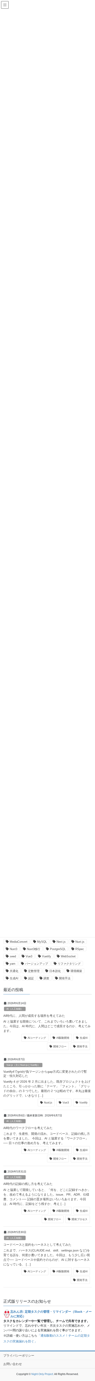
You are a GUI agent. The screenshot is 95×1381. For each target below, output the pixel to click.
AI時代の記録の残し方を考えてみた (28, 1184)
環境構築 (76, 971)
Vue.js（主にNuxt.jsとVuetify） (23, 1065)
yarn (12, 963)
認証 (31, 978)
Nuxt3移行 (33, 949)
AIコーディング (37, 1037)
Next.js (61, 941)
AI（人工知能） (14, 1008)
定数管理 (34, 971)
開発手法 (64, 978)
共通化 (14, 971)
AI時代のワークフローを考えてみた (28, 1128)
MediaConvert (18, 941)
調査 (46, 978)
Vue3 (29, 956)
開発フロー (59, 1046)
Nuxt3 (13, 949)
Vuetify (46, 956)
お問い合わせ (12, 1364)
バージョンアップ (36, 963)
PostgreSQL (58, 949)
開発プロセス (79, 1219)
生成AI (14, 978)
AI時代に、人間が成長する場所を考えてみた (34, 1015)
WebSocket (68, 956)
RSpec (79, 949)
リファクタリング (69, 963)
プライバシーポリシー (18, 1355)
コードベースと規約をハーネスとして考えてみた (37, 1244)
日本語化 (55, 971)
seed (13, 956)
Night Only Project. (42, 1374)
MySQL (42, 941)
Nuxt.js (79, 941)
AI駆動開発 (62, 1037)
